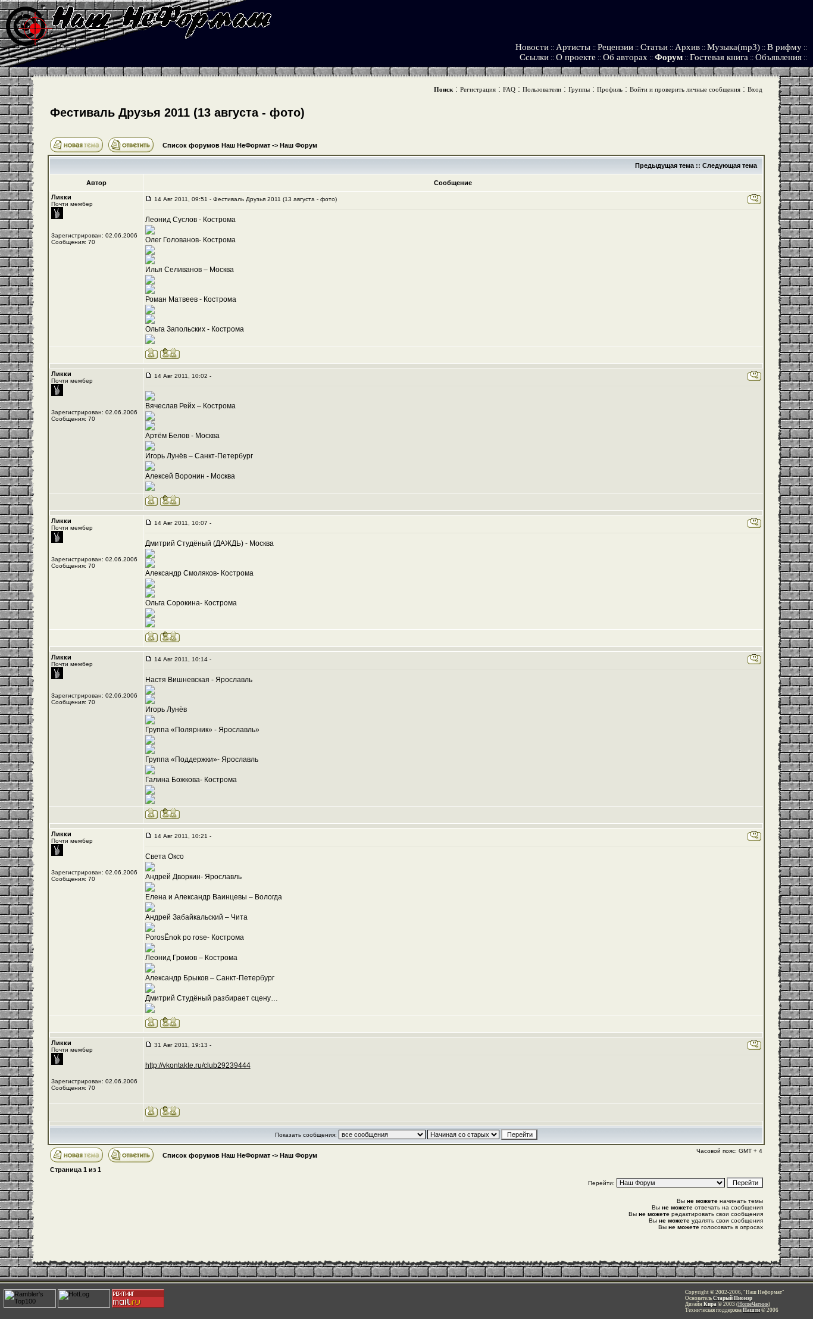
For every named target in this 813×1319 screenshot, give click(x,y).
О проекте (576, 57)
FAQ (509, 89)
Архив (687, 47)
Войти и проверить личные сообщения (685, 89)
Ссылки (534, 57)
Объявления (778, 57)
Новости (532, 47)
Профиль (610, 89)
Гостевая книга (719, 57)
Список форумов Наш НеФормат (216, 145)
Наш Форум (298, 145)
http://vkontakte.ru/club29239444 (198, 1065)
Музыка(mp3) (733, 47)
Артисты (573, 47)
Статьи (654, 47)
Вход (755, 89)
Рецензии (615, 47)
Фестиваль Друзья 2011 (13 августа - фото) (177, 112)
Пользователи (542, 89)
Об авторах (625, 57)
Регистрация (478, 89)
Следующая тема (729, 165)
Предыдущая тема (664, 165)
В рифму (784, 47)
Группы (579, 89)
